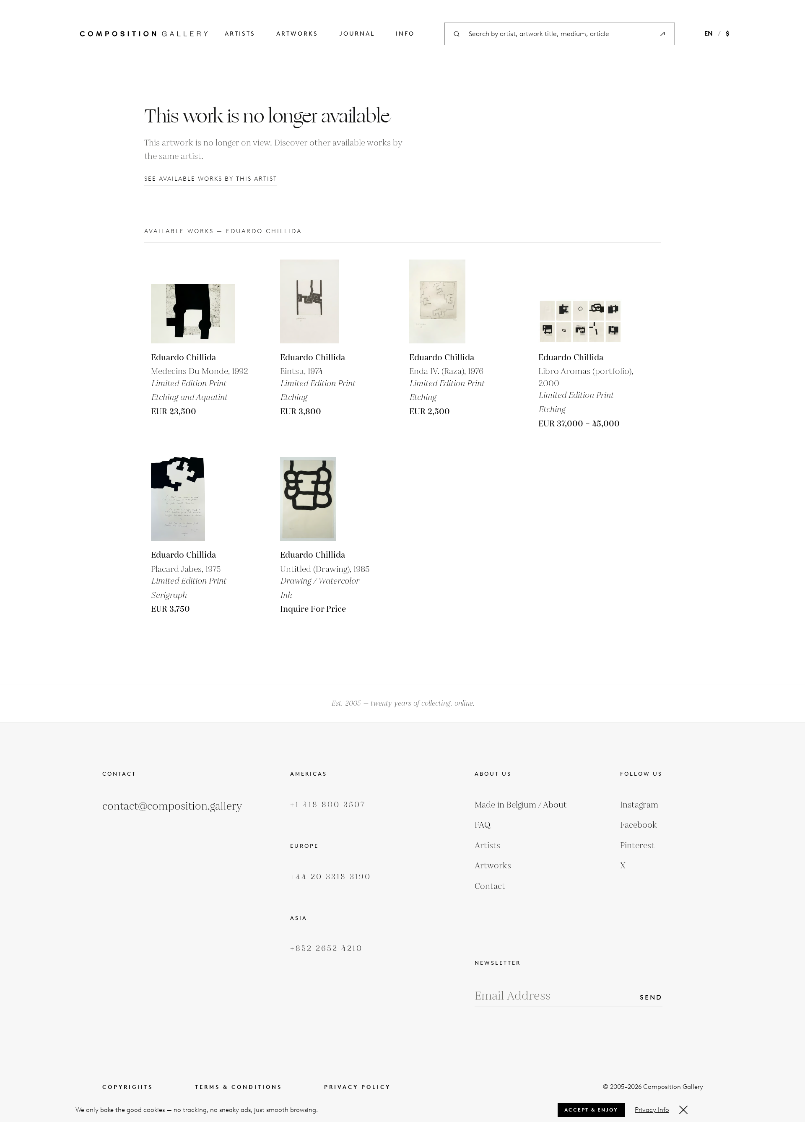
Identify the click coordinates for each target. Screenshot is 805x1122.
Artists (240, 33)
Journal (357, 33)
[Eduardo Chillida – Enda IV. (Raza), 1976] (451, 301)
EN (708, 33)
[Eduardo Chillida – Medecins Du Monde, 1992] (193, 301)
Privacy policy (357, 1087)
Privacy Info (652, 1110)
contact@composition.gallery (172, 806)
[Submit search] (662, 34)
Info (405, 33)
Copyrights (127, 1087)
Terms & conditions (238, 1087)
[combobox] (559, 34)
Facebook (638, 825)
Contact (490, 886)
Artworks (297, 33)
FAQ (483, 825)
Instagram (639, 805)
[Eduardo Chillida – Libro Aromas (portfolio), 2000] (580, 301)
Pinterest (637, 846)
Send (651, 997)
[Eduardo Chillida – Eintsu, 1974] (322, 301)
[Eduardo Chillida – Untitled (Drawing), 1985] (322, 499)
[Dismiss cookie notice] (683, 1110)
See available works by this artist (210, 178)
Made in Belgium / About (521, 805)
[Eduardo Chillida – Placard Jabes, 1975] (193, 499)
